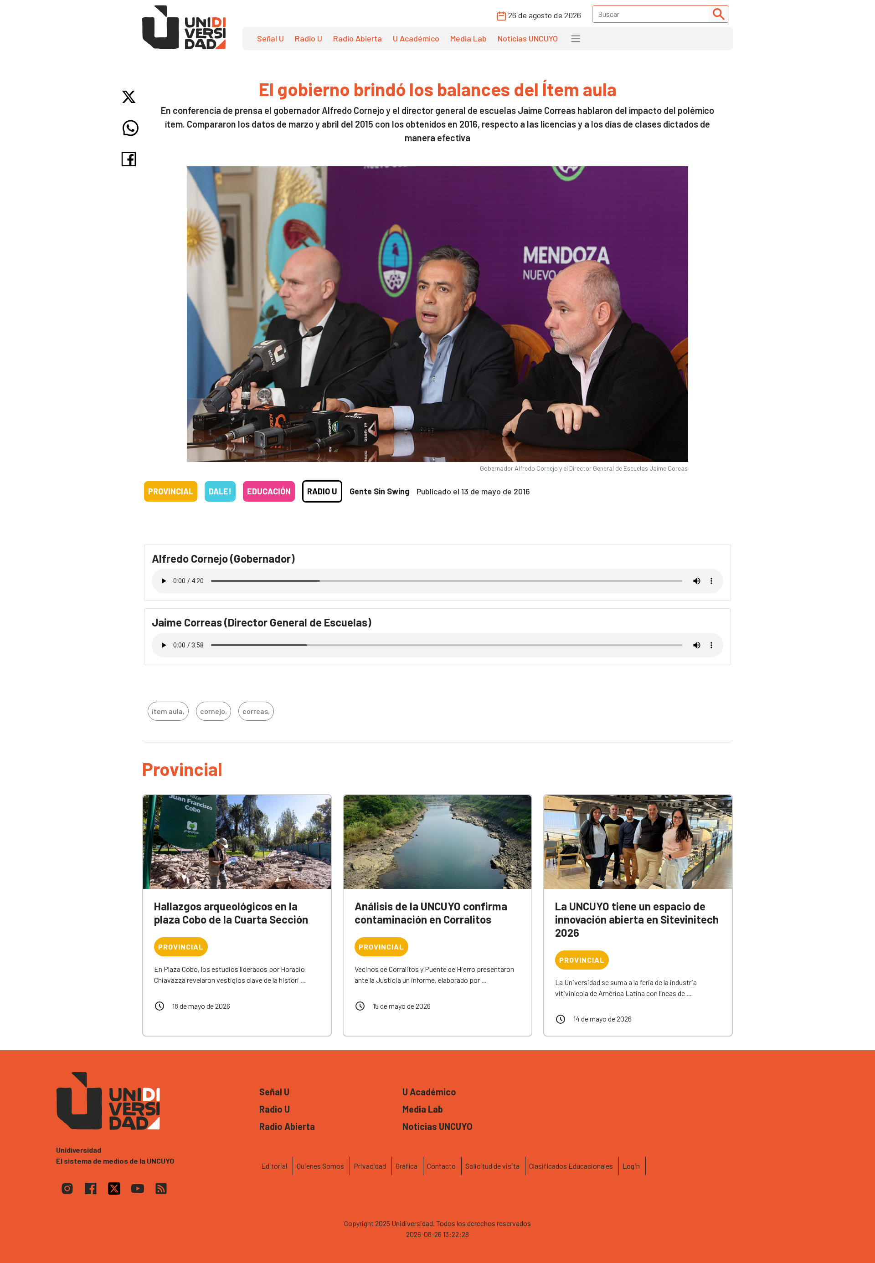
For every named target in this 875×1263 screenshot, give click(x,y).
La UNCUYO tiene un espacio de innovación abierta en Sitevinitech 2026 (637, 919)
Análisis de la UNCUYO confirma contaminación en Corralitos (431, 912)
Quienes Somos (320, 1165)
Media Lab (468, 38)
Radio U (308, 38)
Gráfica (406, 1165)
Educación (269, 491)
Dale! (220, 491)
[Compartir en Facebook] (130, 159)
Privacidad (370, 1165)
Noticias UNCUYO (528, 38)
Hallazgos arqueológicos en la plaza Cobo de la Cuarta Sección (231, 912)
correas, (256, 711)
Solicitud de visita (492, 1165)
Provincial (170, 491)
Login (631, 1165)
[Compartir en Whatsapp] (130, 128)
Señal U (270, 38)
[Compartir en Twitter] (130, 97)
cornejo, (213, 711)
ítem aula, (168, 711)
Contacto (441, 1165)
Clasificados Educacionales (571, 1165)
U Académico (416, 38)
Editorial (274, 1165)
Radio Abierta (357, 38)
